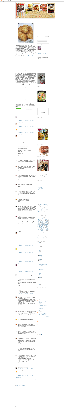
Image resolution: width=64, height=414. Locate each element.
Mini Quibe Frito (41, 298)
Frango (38, 217)
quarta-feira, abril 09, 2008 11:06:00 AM (26, 132)
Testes (45, 235)
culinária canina (46, 210)
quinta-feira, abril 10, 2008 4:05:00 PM (25, 320)
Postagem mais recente (19, 379)
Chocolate (42, 207)
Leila (18, 198)
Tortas (38, 194)
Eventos (44, 215)
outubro (40, 254)
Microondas (39, 223)
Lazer (46, 219)
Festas (44, 216)
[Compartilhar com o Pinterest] (31, 109)
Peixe (45, 228)
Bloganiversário (43, 203)
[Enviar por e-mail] (27, 109)
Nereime (19, 247)
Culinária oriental (40, 187)
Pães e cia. (39, 191)
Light (46, 220)
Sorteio (47, 234)
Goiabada (39, 218)
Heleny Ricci (19, 134)
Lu (28, 55)
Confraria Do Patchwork (42, 324)
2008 (39, 251)
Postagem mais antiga (33, 379)
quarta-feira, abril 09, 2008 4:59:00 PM (25, 229)
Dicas (46, 211)
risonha (19, 115)
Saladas (46, 233)
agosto (40, 256)
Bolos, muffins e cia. (40, 183)
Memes (38, 189)
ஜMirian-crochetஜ (41, 326)
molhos (38, 224)
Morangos (41, 224)
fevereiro (40, 278)
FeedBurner (44, 113)
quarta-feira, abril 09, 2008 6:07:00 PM (25, 261)
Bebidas (39, 182)
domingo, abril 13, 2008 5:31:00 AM (24, 334)
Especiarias (39, 215)
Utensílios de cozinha (40, 237)
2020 (39, 242)
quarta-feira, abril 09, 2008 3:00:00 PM (25, 195)
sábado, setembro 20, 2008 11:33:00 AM (25, 375)
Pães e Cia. (42, 227)
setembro (40, 255)
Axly (18, 231)
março (40, 277)
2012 (39, 246)
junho (40, 259)
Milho (43, 223)
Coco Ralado (43, 208)
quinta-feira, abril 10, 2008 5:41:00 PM (25, 327)
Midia (41, 223)
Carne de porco (45, 205)
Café (40, 205)
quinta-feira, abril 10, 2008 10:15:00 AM (25, 315)
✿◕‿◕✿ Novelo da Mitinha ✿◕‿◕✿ (42, 329)
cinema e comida (39, 208)
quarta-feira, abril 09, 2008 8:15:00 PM (25, 286)
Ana (18, 295)
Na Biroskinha (41, 297)
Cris (18, 318)
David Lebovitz (41, 308)
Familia (47, 215)
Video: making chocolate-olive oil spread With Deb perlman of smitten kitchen (43, 310)
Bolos (47, 203)
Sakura (38, 233)
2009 (39, 250)
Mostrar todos (47, 316)
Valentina (19, 330)
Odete (18, 190)
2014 (39, 243)
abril (40, 261)
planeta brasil (46, 229)
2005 (39, 284)
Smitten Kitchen (41, 304)
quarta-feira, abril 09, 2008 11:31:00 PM (26, 293)
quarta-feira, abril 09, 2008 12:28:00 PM (26, 162)
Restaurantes (45, 232)
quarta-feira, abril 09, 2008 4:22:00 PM (25, 202)
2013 (39, 245)
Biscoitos (42, 201)
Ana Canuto (19, 215)
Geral (38, 181)
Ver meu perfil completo (42, 53)
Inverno (46, 218)
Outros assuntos (40, 190)
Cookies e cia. (39, 186)
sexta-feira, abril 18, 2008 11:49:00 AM (25, 351)
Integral (42, 218)
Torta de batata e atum (42, 275)
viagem (42, 238)
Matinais (42, 222)
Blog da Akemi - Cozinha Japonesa (42, 289)
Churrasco (47, 207)
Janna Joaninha (20, 122)
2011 (39, 247)
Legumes (39, 220)
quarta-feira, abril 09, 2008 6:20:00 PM (25, 271)
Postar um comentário (18, 377)
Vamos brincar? (41, 270)
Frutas (42, 217)
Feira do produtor (40, 216)
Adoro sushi (39, 288)
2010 (39, 249)
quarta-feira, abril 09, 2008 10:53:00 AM (26, 126)
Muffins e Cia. (46, 224)
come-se (40, 300)
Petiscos (42, 229)
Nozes (42, 225)
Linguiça (38, 221)
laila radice (19, 263)
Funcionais (46, 217)
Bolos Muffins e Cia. (44, 204)
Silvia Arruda (19, 128)
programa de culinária (40, 231)
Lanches (39, 219)
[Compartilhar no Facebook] (30, 109)
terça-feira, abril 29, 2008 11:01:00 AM (25, 368)
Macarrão (43, 221)
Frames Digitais (20, 370)
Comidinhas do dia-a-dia (43, 209)
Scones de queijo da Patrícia (43, 264)
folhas (47, 216)
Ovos (47, 226)
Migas (18, 159)
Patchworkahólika (41, 321)
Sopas (44, 234)
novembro (40, 252)
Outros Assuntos (41, 226)
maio (40, 260)
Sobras (42, 234)
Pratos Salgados (41, 230)
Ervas (46, 214)
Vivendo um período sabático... (42, 324)
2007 (39, 281)
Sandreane (19, 366)
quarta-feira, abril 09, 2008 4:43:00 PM (25, 212)
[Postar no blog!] (28, 109)
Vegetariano (45, 237)
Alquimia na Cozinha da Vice (43, 312)
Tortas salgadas (43, 236)
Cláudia (19, 323)
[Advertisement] (24, 395)
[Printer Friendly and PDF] (19, 108)
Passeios (42, 228)
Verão (47, 237)
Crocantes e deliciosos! (42, 274)
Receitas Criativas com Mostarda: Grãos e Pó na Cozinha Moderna (42, 314)
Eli (18, 183)
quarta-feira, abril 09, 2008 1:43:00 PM (25, 171)
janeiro (40, 280)
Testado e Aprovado (41, 235)
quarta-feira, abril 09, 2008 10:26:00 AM (26, 120)
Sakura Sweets (42, 233)
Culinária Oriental (40, 211)
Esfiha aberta (41, 266)
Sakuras (40, 273)
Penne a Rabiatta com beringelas (43, 265)
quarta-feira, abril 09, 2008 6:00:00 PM (25, 245)
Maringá (47, 221)
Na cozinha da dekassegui (41, 290)
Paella (40, 268)
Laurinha (33, 55)
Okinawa (46, 225)
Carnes (39, 206)
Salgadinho (39, 234)
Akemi (19, 310)
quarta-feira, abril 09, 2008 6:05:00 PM (25, 252)
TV (47, 236)
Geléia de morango (41, 269)
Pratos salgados (40, 192)
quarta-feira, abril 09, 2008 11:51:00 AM (26, 156)
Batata (42, 200)
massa (38, 222)
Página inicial (26, 379)
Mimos (46, 223)
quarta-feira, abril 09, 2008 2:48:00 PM (25, 187)
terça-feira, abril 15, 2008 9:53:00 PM (25, 344)
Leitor (43, 220)
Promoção (45, 231)
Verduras (39, 238)
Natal (39, 225)
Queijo (41, 232)
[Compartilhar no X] (29, 109)
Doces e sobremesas (40, 188)
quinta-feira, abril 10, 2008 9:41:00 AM (25, 307)
